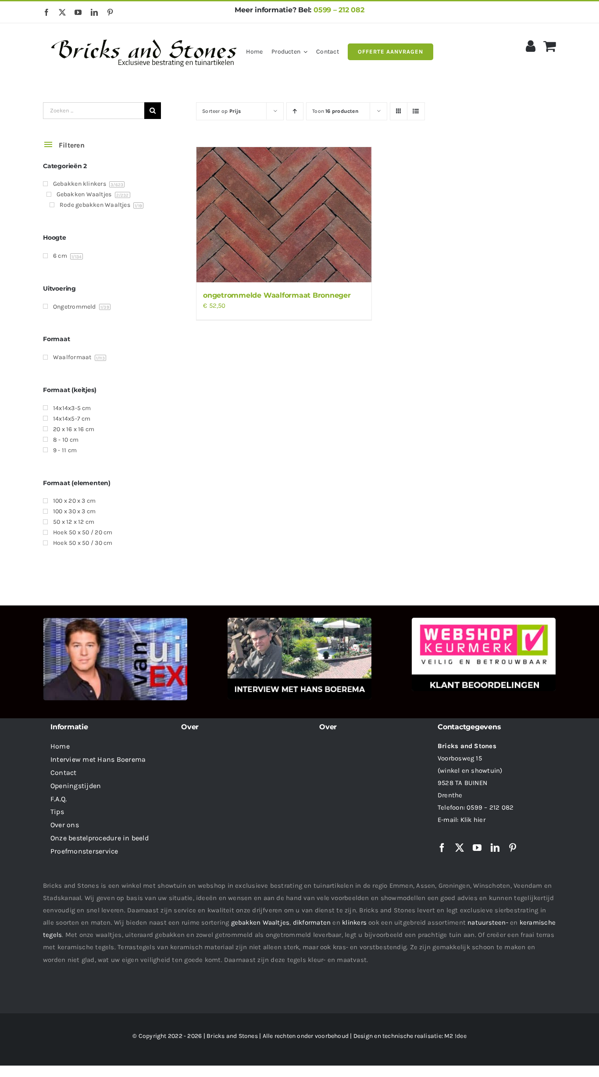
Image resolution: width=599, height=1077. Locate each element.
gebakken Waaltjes (260, 922)
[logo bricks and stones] (144, 35)
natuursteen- (487, 922)
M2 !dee (455, 1036)
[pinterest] (110, 12)
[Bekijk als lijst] (415, 111)
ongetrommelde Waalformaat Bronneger (277, 295)
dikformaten (312, 922)
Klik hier (472, 820)
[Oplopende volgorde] (294, 111)
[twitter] (62, 12)
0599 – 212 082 (339, 10)
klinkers (354, 922)
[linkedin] (94, 12)
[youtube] (78, 12)
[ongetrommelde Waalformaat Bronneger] (283, 214)
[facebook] (46, 12)
